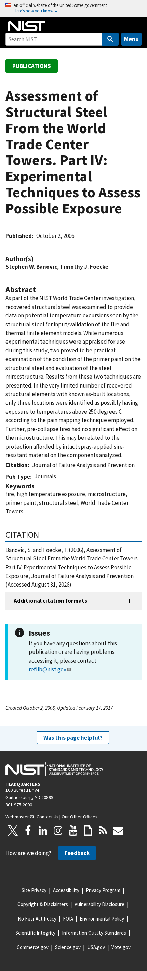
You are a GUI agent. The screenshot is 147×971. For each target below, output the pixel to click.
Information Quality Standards (94, 932)
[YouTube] (73, 830)
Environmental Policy (102, 918)
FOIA (68, 918)
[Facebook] (28, 830)
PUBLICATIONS (31, 66)
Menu (131, 39)
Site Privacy (34, 890)
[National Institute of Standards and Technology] (54, 769)
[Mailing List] (118, 830)
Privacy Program (103, 890)
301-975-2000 (18, 804)
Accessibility (66, 890)
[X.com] (13, 830)
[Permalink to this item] (37, 259)
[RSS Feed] (103, 830)
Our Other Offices (79, 816)
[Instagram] (58, 830)
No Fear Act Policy (37, 918)
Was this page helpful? (73, 737)
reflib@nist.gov (47, 669)
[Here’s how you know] (73, 8)
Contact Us (47, 816)
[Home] (26, 26)
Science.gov (68, 947)
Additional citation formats (50, 600)
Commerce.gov (33, 947)
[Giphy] (88, 830)
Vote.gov (121, 947)
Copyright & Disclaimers (42, 904)
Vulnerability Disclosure (99, 904)
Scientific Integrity (35, 932)
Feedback (77, 853)
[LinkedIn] (43, 830)
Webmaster (17, 816)
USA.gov (96, 947)
